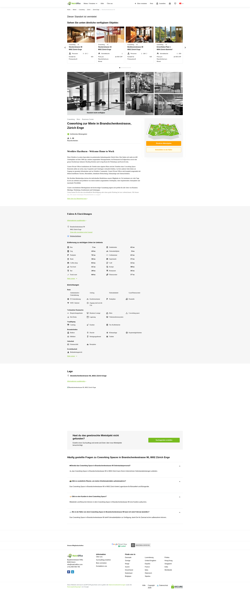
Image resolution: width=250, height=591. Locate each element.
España (147, 564)
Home (68, 9)
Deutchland (129, 570)
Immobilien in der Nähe (163, 150)
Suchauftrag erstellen (103, 560)
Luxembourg (149, 557)
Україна (147, 576)
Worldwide (168, 570)
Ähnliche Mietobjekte (163, 143)
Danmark (128, 557)
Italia (146, 570)
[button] (89, 29)
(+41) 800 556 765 (73, 567)
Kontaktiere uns (101, 566)
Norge (127, 564)
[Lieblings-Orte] (175, 3)
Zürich (88, 9)
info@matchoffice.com (75, 564)
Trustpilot (70, 535)
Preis (151, 3)
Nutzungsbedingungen (74, 587)
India (166, 567)
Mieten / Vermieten (89, 3)
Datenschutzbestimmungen (117, 585)
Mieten (74, 9)
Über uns (110, 3)
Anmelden (162, 3)
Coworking (82, 9)
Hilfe (102, 3)
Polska (167, 557)
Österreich (148, 573)
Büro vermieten (142, 3)
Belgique (128, 576)
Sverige (127, 560)
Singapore (168, 564)
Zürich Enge (96, 9)
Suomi (127, 567)
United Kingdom (150, 560)
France (147, 567)
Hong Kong (168, 560)
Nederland (128, 573)
